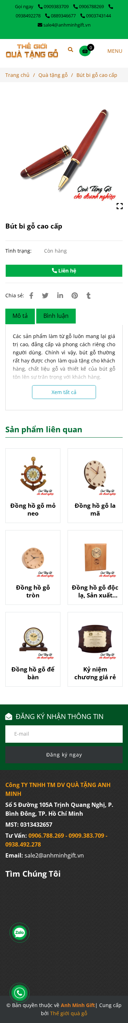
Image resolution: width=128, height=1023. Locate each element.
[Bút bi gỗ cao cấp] (32, 51)
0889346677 (64, 15)
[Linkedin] (60, 295)
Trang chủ (17, 75)
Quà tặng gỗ (53, 75)
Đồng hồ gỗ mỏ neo (33, 509)
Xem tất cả (64, 392)
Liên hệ (66, 270)
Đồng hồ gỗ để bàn (32, 673)
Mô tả (20, 316)
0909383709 (57, 6)
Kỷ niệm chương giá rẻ (95, 673)
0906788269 (92, 6)
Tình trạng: (19, 250)
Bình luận (56, 316)
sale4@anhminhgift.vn (67, 25)
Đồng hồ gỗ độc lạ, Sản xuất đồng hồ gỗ (95, 591)
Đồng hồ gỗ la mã (95, 509)
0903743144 (98, 15)
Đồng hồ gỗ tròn (33, 591)
